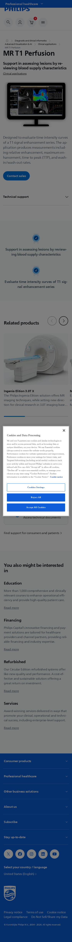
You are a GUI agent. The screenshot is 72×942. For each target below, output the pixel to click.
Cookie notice (56, 477)
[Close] (64, 430)
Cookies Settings (35, 487)
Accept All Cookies (36, 507)
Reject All (36, 497)
